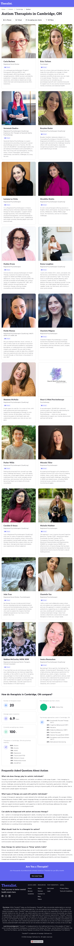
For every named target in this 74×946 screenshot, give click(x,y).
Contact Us (41, 894)
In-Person (8, 20)
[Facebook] (2, 896)
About (39, 888)
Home (3, 9)
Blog (39, 896)
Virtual (20, 20)
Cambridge (19, 9)
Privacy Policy (64, 888)
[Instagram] (6, 896)
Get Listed (50, 888)
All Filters (51, 20)
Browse (30, 891)
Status (40, 899)
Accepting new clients (35, 20)
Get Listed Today (37, 876)
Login (49, 891)
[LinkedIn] (9, 896)
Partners (40, 891)
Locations (31, 894)
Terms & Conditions (66, 891)
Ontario (10, 9)
